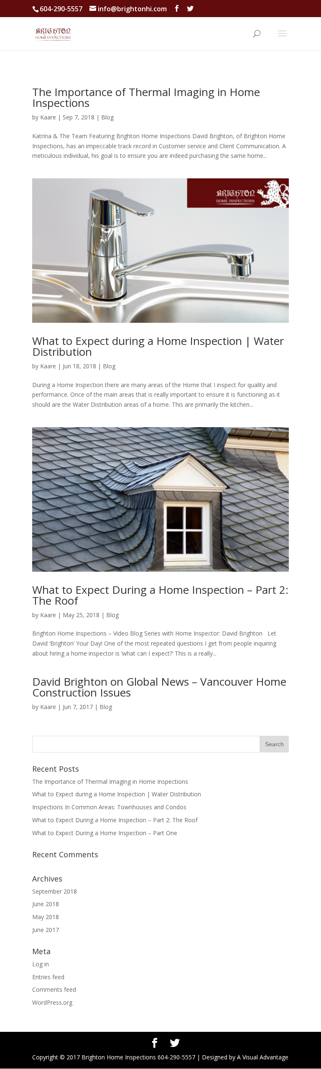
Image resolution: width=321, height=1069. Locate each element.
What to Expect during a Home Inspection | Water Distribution (158, 346)
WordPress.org (52, 1002)
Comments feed (54, 989)
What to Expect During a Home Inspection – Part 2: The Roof (160, 595)
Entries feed (48, 977)
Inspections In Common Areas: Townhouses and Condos (109, 807)
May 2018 (45, 917)
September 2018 (54, 891)
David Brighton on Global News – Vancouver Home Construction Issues (159, 687)
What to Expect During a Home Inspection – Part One (104, 833)
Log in (40, 964)
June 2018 (45, 904)
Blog (107, 117)
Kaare (48, 117)
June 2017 (45, 930)
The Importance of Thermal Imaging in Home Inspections (146, 97)
